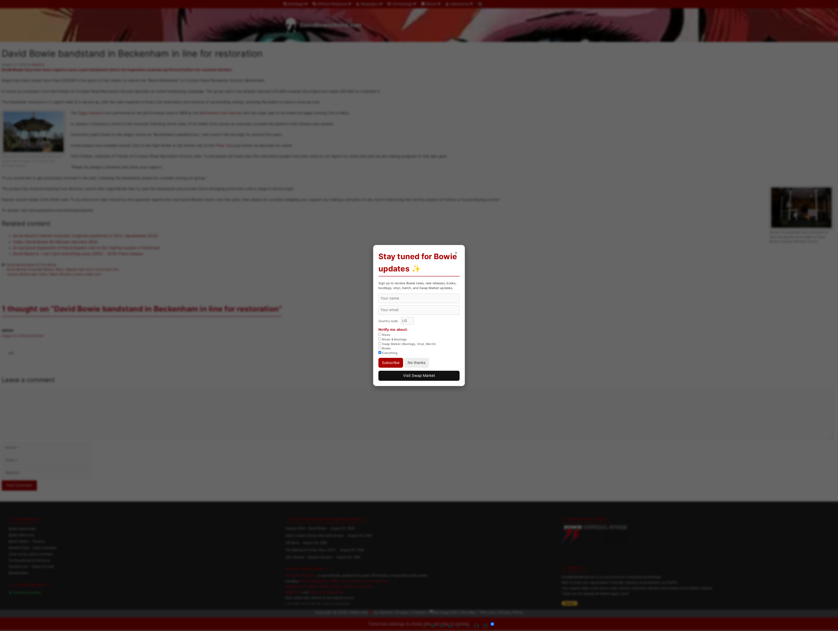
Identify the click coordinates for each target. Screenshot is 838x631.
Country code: (389, 321)
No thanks (417, 362)
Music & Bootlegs (394, 339)
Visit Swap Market (419, 375)
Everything (389, 353)
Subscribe (391, 362)
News (385, 334)
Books (386, 348)
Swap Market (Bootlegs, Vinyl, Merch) (408, 344)
